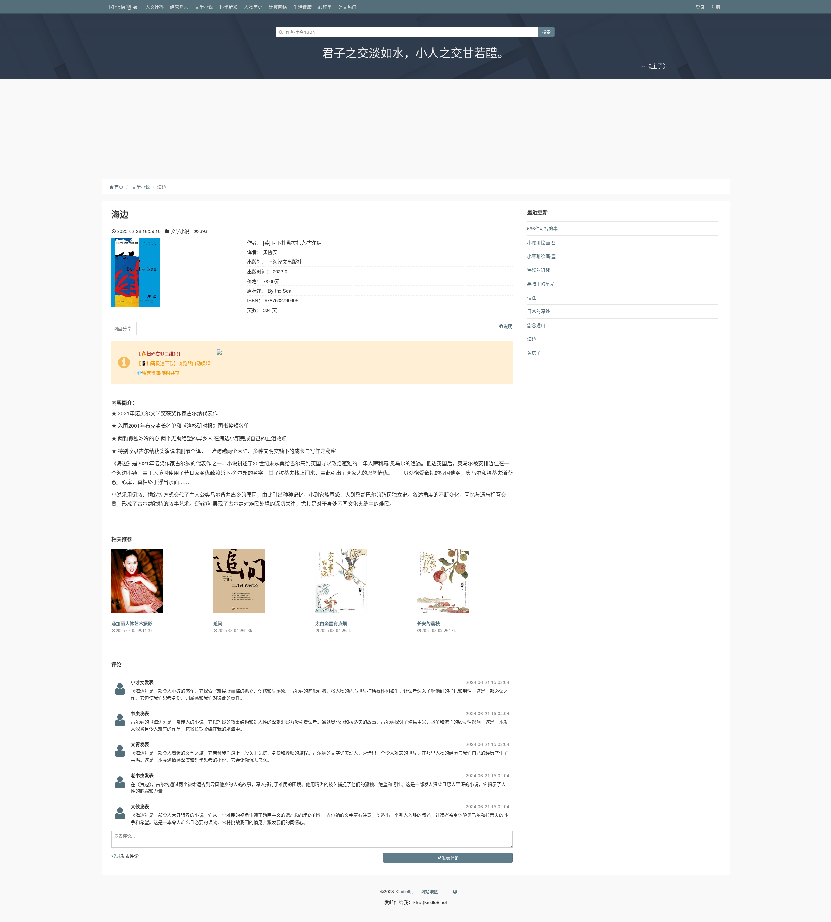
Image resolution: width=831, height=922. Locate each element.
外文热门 (347, 7)
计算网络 (278, 7)
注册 (715, 7)
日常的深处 (538, 311)
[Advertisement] (415, 127)
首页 (118, 186)
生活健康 (302, 7)
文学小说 (204, 7)
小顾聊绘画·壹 (541, 256)
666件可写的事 (542, 228)
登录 (700, 7)
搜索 (546, 32)
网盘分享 (122, 328)
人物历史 (253, 7)
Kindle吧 (121, 7)
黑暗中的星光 (540, 283)
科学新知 (228, 7)
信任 (531, 297)
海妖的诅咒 (538, 270)
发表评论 (450, 857)
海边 (531, 338)
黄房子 (534, 352)
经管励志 (179, 7)
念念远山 (536, 325)
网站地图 (429, 891)
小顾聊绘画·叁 (541, 242)
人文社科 (154, 7)
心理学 (325, 7)
